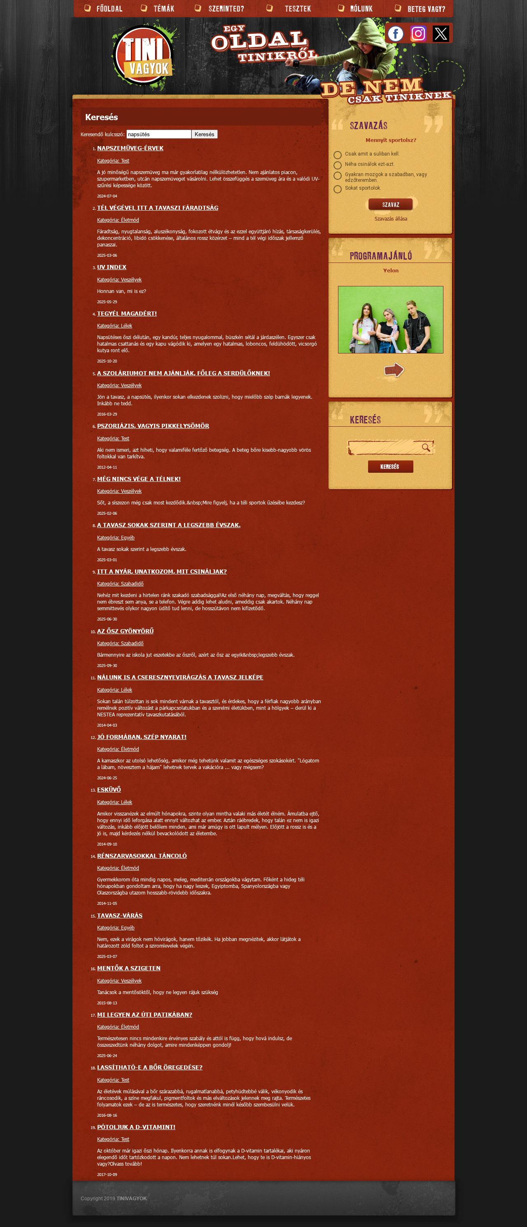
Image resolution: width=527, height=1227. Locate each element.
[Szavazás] (391, 204)
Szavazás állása (391, 218)
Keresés (205, 134)
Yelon (391, 270)
